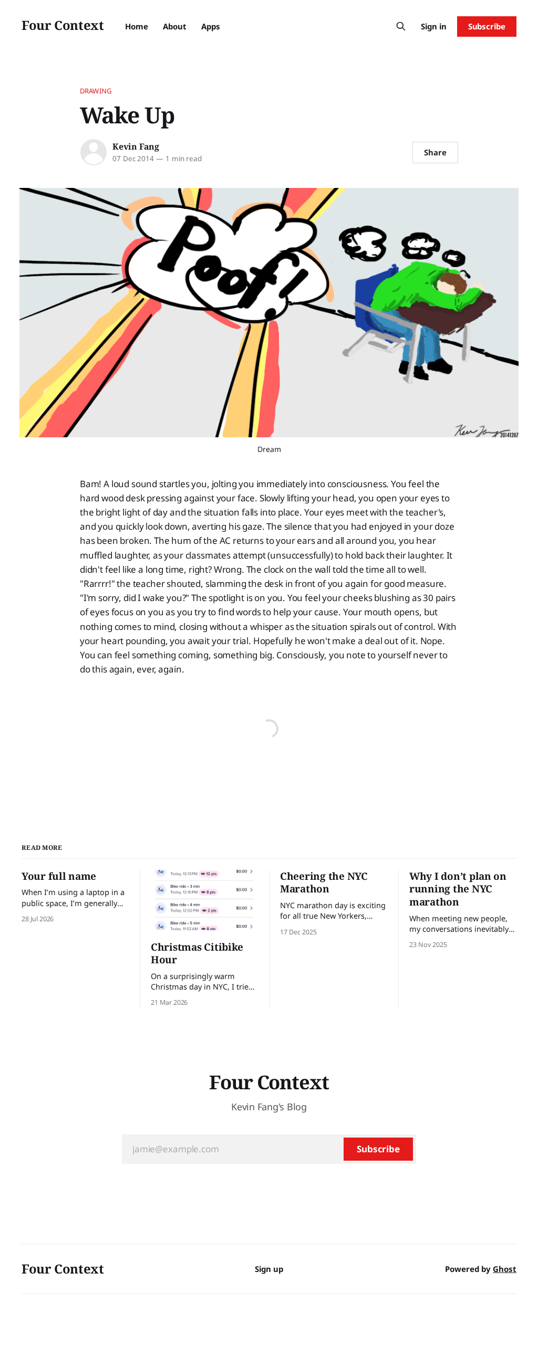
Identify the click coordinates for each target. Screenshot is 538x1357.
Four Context (63, 25)
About (175, 26)
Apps (210, 26)
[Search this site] (400, 26)
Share (435, 152)
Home (136, 26)
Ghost (504, 1269)
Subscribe (486, 26)
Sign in (434, 26)
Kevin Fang (135, 146)
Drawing (95, 91)
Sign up (269, 1269)
